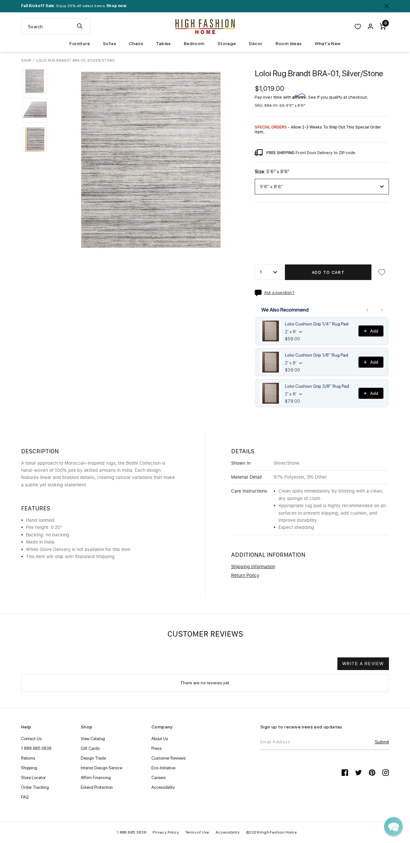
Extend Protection (97, 787)
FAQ (25, 797)
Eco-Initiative (163, 767)
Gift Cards (90, 748)
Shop (26, 60)
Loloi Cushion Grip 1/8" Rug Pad (316, 355)
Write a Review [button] (363, 663)
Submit (382, 741)
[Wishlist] (358, 27)
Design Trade (93, 758)
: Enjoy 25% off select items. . (74, 6)
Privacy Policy (166, 832)
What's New (328, 43)
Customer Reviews (168, 758)
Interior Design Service (101, 767)
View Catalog (93, 738)
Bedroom (194, 43)
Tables (163, 43)
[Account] (370, 26)
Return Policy (245, 575)
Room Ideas (288, 43)
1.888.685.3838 (36, 748)
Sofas (109, 43)
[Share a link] (259, 293)
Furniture (79, 43)
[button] (34, 81)
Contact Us (31, 738)
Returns (28, 758)
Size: (272, 172)
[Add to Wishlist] (382, 272)
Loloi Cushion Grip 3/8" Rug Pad (317, 386)
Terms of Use (197, 832)
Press (156, 748)
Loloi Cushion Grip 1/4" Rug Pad (316, 323)
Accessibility (163, 787)
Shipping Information (253, 566)
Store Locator (33, 777)
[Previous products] (367, 309)
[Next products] (382, 309)
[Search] (80, 26)
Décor (256, 43)
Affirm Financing (96, 777)
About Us (159, 738)
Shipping (29, 767)
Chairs (136, 43)
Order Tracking (35, 787)
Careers (158, 777)
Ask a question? (279, 293)
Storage (226, 43)
